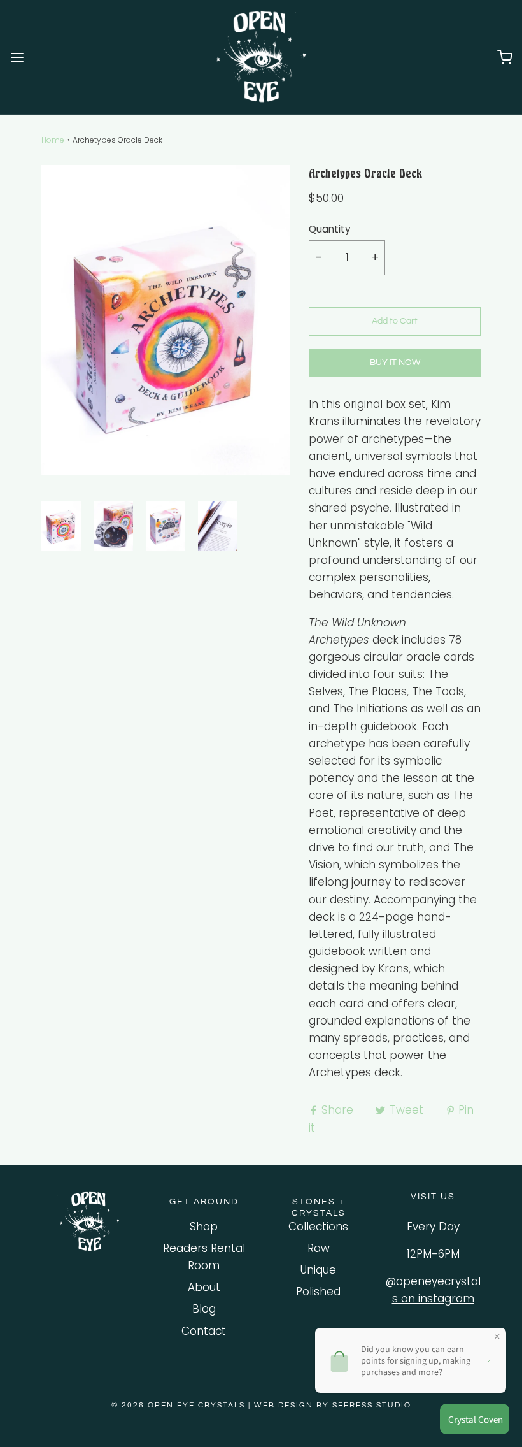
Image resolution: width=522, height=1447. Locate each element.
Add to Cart (395, 321)
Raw (318, 1248)
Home (52, 139)
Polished (318, 1291)
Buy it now (395, 362)
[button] (61, 526)
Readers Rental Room (204, 1257)
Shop (204, 1226)
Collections (318, 1226)
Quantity (330, 229)
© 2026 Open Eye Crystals (179, 1405)
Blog (204, 1308)
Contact (203, 1331)
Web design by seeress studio (332, 1405)
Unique (318, 1270)
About (204, 1287)
